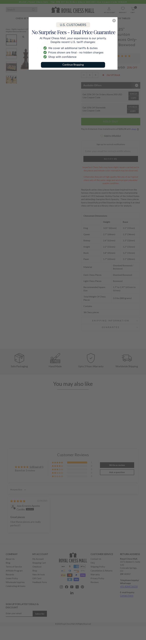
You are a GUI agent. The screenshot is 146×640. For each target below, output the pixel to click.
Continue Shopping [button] (73, 64)
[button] (114, 20)
